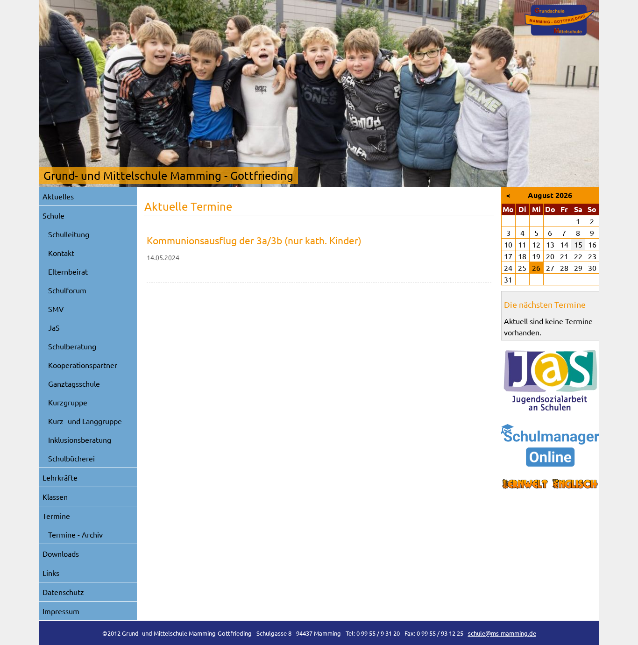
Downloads (61, 553)
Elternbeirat (68, 271)
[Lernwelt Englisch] (550, 484)
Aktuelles (58, 196)
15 (578, 244)
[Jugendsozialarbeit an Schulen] (550, 380)
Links (51, 572)
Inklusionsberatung (79, 439)
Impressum (61, 611)
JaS (54, 327)
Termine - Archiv (75, 534)
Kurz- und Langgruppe (85, 420)
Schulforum (67, 290)
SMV (56, 308)
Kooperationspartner (82, 364)
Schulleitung (68, 234)
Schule (53, 215)
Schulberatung (72, 346)
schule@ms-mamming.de (502, 633)
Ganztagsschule (74, 383)
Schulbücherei (71, 458)
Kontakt (61, 252)
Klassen (55, 496)
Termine (56, 515)
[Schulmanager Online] (550, 445)
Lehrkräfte (60, 477)
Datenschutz (63, 591)
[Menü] (560, 20)
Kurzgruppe (67, 402)
